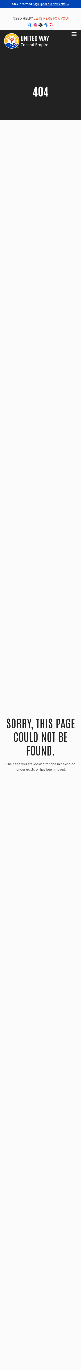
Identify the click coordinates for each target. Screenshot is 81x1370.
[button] (74, 34)
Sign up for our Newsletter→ (51, 3)
